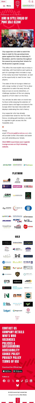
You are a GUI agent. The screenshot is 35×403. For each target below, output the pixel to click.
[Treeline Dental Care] (6, 226)
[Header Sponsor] (28, 6)
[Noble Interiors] (6, 296)
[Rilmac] (6, 220)
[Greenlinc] (28, 195)
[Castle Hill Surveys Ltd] (17, 256)
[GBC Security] (17, 274)
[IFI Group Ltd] (17, 208)
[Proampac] (28, 165)
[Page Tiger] (17, 295)
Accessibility (11, 350)
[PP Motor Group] (28, 295)
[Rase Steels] (6, 304)
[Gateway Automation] (6, 274)
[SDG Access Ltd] (28, 304)
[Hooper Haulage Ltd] (6, 208)
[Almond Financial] (17, 180)
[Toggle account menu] (33, 1)
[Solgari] (6, 311)
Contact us (9, 328)
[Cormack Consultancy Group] (6, 186)
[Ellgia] (17, 262)
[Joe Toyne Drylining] (6, 287)
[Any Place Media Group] (17, 249)
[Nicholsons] (17, 216)
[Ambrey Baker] (17, 243)
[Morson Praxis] (28, 287)
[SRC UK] (17, 220)
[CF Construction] (28, 256)
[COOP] (28, 208)
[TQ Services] (28, 220)
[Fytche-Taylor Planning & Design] (28, 268)
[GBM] (6, 196)
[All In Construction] (6, 180)
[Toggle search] (30, 1)
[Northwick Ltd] (28, 216)
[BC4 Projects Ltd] (28, 180)
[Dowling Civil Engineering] (6, 262)
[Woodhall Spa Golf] (28, 311)
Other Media (23, 395)
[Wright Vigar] (17, 318)
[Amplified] (28, 243)
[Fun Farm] (17, 268)
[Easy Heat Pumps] (28, 186)
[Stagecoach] (17, 310)
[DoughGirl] (17, 186)
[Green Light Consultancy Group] (28, 274)
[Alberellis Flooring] (6, 243)
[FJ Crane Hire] (6, 268)
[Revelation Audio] (17, 304)
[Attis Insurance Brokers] (28, 249)
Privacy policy (11, 357)
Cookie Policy (11, 353)
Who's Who (9, 335)
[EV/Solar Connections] (28, 262)
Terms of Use (10, 361)
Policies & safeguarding (11, 345)
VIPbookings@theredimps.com (17, 133)
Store (3, 1)
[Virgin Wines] (28, 226)
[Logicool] (6, 216)
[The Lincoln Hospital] (17, 287)
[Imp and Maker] (17, 282)
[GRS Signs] (6, 281)
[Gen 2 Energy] (17, 165)
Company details (13, 332)
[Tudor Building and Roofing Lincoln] (17, 226)
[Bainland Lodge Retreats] (6, 256)
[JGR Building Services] (28, 282)
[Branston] (6, 165)
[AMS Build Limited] (6, 249)
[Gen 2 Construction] (17, 195)
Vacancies (8, 339)
